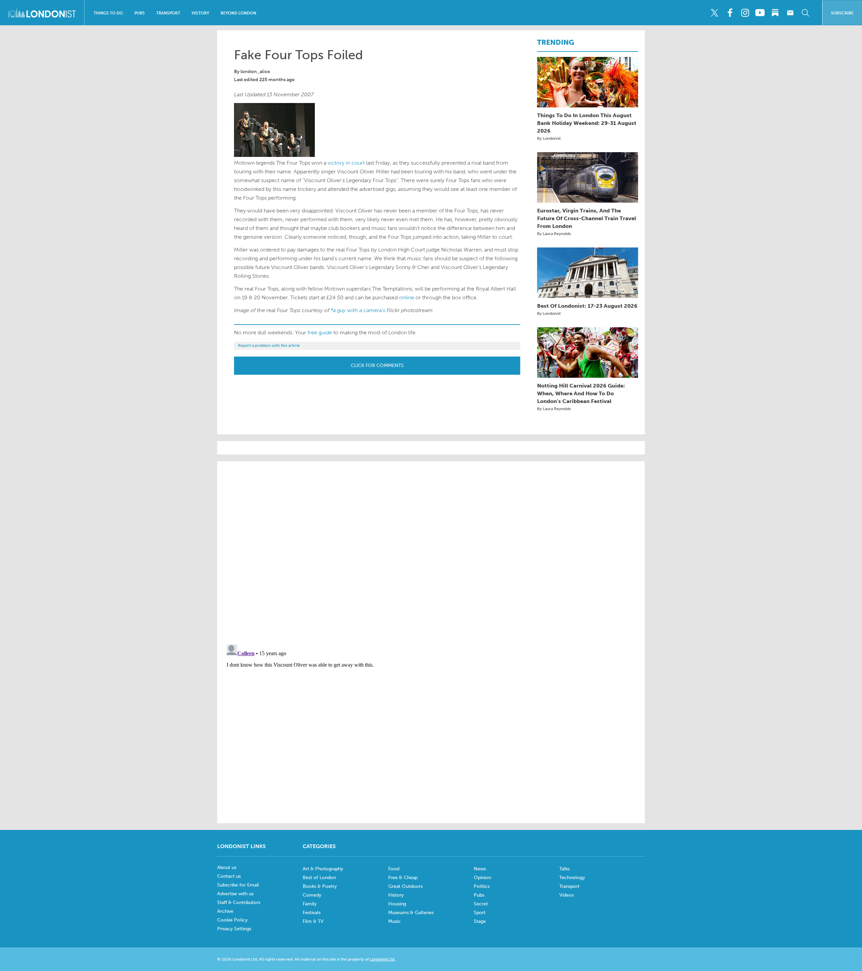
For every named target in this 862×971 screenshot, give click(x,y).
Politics (482, 886)
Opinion (482, 877)
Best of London (319, 877)
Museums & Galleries (411, 912)
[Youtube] (760, 13)
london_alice (255, 71)
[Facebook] (729, 13)
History (200, 13)
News (480, 869)
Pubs (139, 13)
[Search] (805, 13)
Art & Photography (323, 869)
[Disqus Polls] (431, 552)
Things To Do (108, 13)
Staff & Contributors (238, 902)
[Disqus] (431, 726)
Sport (480, 912)
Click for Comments (377, 365)
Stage (480, 921)
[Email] (790, 13)
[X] (714, 13)
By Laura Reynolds (554, 234)
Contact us (229, 876)
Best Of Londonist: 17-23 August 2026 (587, 306)
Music (394, 921)
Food (393, 869)
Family (310, 904)
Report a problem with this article (269, 345)
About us (226, 867)
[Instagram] (745, 13)
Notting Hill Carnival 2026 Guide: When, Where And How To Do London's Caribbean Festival (581, 393)
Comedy (312, 895)
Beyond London (238, 13)
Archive (225, 911)
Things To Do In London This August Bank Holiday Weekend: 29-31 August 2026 (586, 123)
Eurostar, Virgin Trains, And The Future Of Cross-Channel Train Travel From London (586, 218)
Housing (397, 904)
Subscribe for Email (238, 885)
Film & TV (313, 921)
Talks (564, 869)
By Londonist (549, 138)
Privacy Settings (234, 929)
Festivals (312, 912)
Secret (481, 904)
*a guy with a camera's (359, 310)
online (406, 297)
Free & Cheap (403, 877)
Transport (168, 13)
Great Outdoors (405, 886)
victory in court (346, 163)
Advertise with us (235, 894)
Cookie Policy (232, 920)
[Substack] (775, 13)
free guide (319, 332)
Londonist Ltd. (382, 959)
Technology (572, 877)
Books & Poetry (320, 886)
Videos (566, 895)
